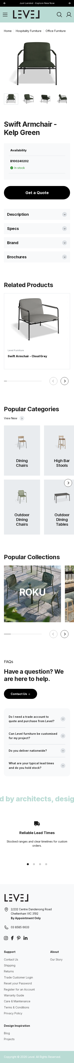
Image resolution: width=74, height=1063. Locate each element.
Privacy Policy (13, 1013)
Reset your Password (18, 983)
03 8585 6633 (20, 927)
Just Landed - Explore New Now (37, 3)
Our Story (56, 959)
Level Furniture (16, 350)
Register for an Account (19, 989)
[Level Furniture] (26, 14)
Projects (9, 1039)
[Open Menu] (5, 14)
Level (31, 1056)
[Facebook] (12, 938)
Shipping (9, 965)
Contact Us (19, 694)
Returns (9, 971)
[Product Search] (59, 14)
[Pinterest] (18, 938)
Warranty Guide (14, 995)
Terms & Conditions (16, 1007)
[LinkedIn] (25, 938)
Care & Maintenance (17, 1001)
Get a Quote (37, 192)
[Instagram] (6, 938)
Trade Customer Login (18, 977)
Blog (7, 1033)
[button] (69, 3)
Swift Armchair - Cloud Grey (27, 356)
